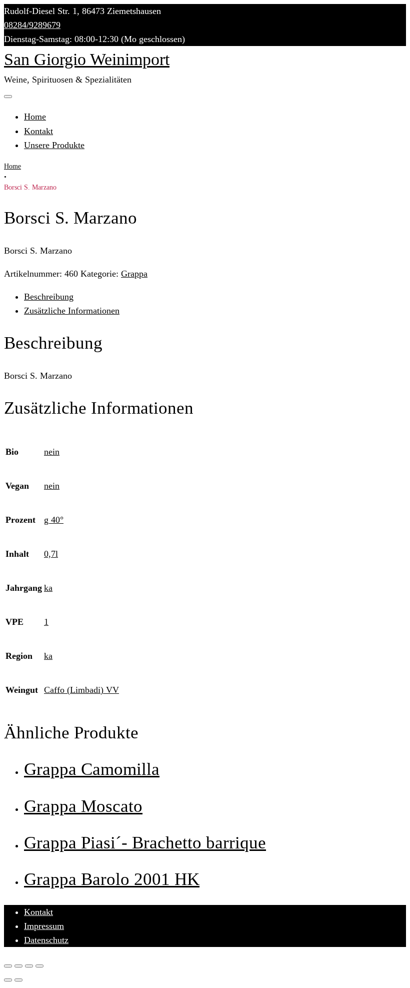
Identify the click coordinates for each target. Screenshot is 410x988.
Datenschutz (46, 940)
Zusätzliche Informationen (72, 311)
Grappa (134, 274)
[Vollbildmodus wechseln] (29, 965)
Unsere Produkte (54, 145)
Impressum (44, 926)
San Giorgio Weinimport (87, 59)
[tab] (215, 297)
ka (48, 588)
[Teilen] (18, 965)
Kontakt (38, 131)
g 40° (54, 520)
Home (35, 117)
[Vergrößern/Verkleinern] (40, 965)
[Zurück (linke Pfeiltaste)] (8, 979)
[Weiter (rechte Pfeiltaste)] (18, 979)
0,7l (51, 554)
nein (52, 452)
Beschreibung (49, 297)
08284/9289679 (32, 25)
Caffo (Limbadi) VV (81, 690)
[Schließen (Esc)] (8, 965)
